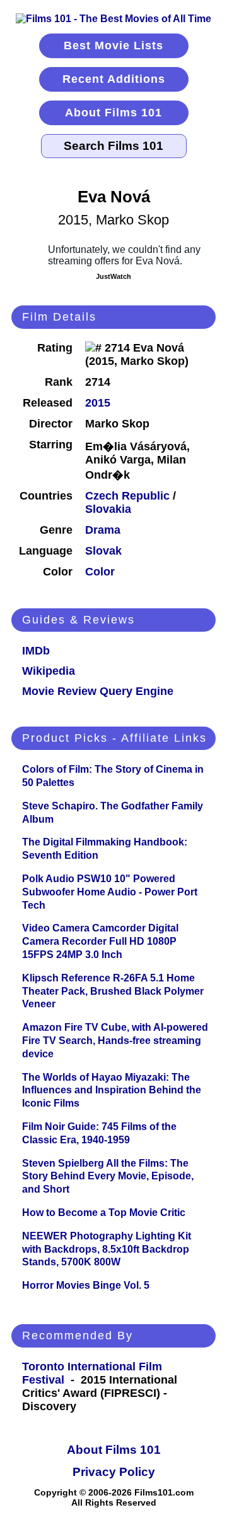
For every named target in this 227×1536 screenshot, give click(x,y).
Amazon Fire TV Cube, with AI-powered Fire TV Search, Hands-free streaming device (115, 1040)
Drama (102, 530)
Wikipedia (48, 671)
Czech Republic (127, 495)
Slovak (103, 550)
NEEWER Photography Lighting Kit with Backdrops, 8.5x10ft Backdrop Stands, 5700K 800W (106, 1249)
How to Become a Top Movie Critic (103, 1212)
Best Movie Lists (113, 45)
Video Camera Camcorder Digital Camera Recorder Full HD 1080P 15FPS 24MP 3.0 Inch (100, 941)
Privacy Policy (114, 1471)
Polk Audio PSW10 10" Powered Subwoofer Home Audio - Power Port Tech (109, 892)
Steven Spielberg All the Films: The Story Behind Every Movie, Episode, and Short (108, 1176)
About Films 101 (113, 112)
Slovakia (108, 509)
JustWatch (113, 276)
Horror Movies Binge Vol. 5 (85, 1285)
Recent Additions (113, 79)
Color (100, 571)
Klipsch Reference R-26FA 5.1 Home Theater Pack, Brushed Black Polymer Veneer (113, 991)
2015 (97, 402)
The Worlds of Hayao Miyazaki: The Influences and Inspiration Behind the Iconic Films (111, 1090)
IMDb (36, 650)
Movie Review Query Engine (97, 691)
